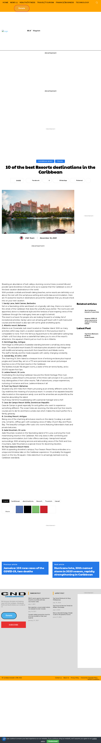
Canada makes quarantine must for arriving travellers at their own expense (39, 616)
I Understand (53, 741)
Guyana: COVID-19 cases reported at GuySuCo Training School (91, 321)
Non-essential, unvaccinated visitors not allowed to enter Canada (39, 608)
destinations (28, 501)
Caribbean (15, 501)
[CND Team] (22, 238)
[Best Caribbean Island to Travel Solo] (80, 311)
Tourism (48, 501)
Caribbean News (45, 161)
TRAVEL (60, 161)
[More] (88, 180)
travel (57, 501)
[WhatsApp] (35, 509)
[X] (27, 509)
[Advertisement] (75, 31)
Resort (39, 501)
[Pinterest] (44, 509)
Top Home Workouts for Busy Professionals (62, 599)
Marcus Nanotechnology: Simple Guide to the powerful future (62, 613)
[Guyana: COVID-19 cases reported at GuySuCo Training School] (80, 321)
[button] (96, 2)
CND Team (29, 238)
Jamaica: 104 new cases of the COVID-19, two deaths (24, 569)
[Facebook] (19, 509)
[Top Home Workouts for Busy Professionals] (80, 335)
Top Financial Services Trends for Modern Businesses (62, 606)
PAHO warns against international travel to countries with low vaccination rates (38, 599)
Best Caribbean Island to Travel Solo (92, 311)
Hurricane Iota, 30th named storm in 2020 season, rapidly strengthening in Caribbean (74, 571)
